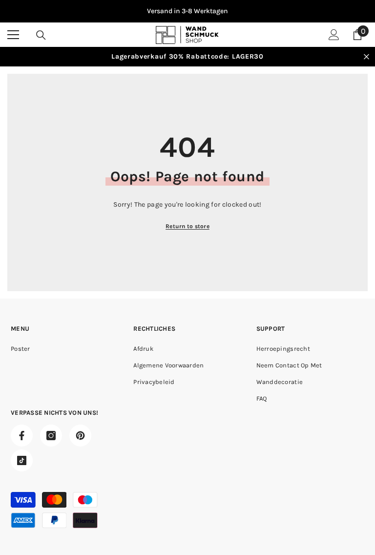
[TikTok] (22, 460)
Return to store (187, 226)
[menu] (13, 35)
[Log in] (334, 34)
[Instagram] (51, 436)
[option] (187, 11)
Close (366, 57)
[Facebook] (22, 436)
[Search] (41, 35)
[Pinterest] (80, 436)
